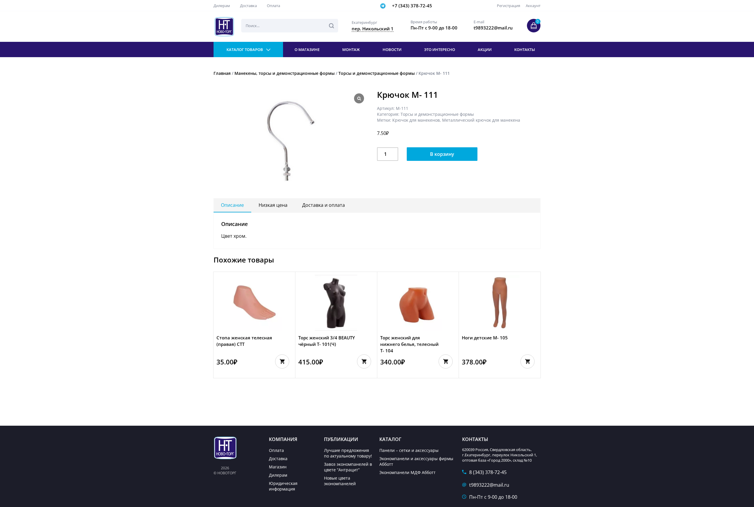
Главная (222, 73)
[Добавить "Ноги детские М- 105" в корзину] (527, 361)
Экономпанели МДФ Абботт (407, 472)
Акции (485, 49)
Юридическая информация (283, 486)
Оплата (273, 5)
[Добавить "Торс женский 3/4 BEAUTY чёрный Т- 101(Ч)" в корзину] (364, 361)
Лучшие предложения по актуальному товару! (348, 453)
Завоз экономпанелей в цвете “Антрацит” (348, 467)
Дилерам (222, 5)
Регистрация (508, 5)
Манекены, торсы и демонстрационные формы (284, 73)
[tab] (232, 205)
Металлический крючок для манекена (481, 120)
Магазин (278, 467)
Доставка (248, 5)
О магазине (307, 49)
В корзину (442, 154)
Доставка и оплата (323, 205)
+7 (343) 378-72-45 (412, 6)
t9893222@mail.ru (489, 485)
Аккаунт (533, 5)
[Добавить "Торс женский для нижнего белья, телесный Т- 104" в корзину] (446, 361)
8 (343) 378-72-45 (488, 472)
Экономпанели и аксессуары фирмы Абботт (416, 461)
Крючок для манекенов (416, 120)
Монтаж (351, 49)
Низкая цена (273, 205)
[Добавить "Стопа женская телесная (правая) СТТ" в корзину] (282, 361)
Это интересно (439, 49)
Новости (392, 49)
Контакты (524, 49)
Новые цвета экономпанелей (340, 480)
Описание (232, 205)
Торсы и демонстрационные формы (376, 73)
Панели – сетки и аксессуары (409, 450)
